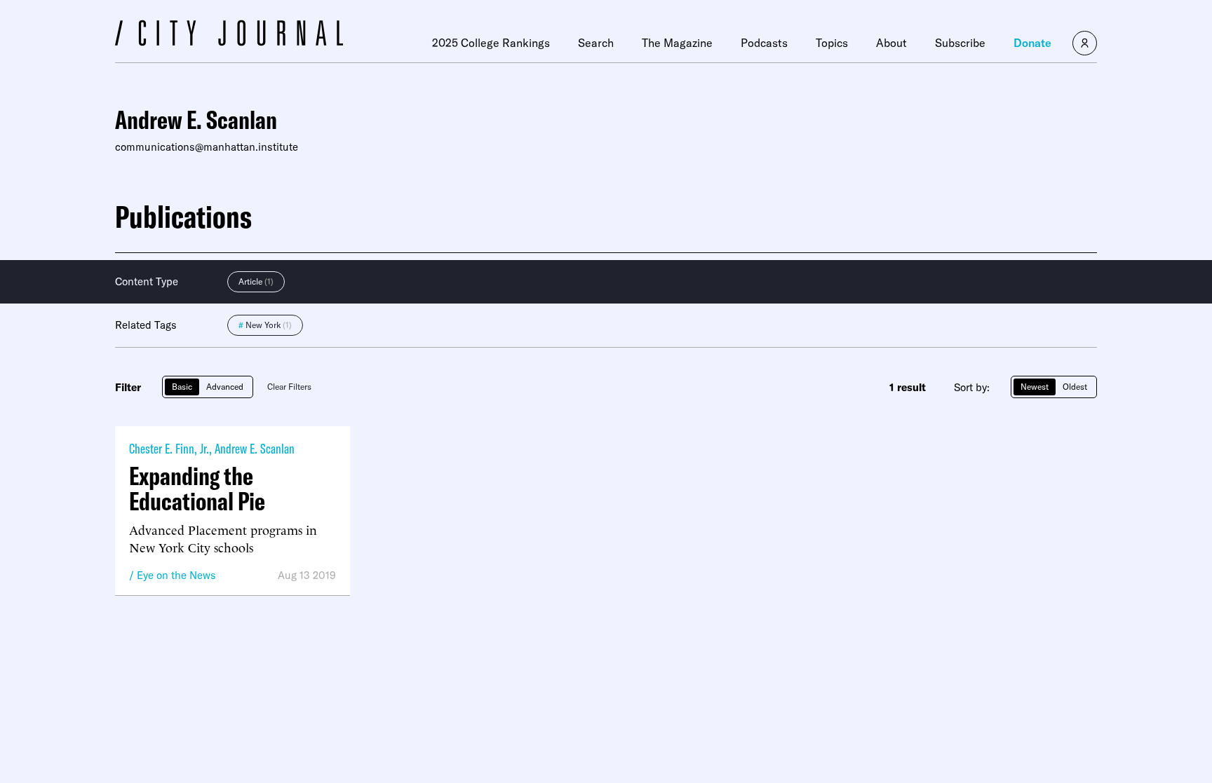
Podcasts (764, 42)
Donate (1032, 42)
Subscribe (960, 42)
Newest (1035, 386)
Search (596, 42)
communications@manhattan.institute (206, 147)
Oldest (1075, 386)
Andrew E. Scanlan (255, 448)
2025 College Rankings (491, 42)
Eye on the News (176, 575)
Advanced (224, 386)
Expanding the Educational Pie (197, 488)
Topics (832, 42)
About (891, 42)
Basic (182, 386)
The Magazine (677, 42)
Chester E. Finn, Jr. (169, 448)
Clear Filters (289, 386)
